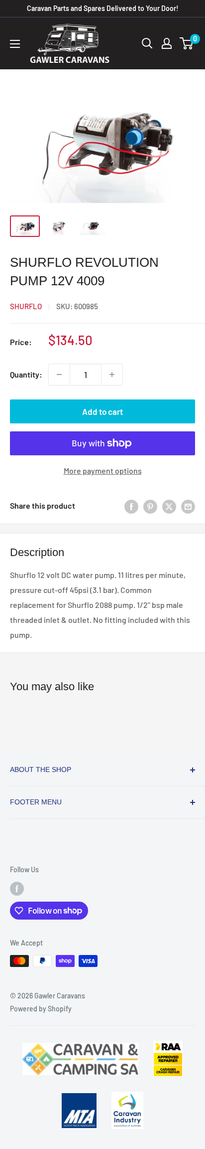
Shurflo (26, 306)
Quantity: (26, 374)
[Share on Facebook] (131, 506)
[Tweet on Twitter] (169, 506)
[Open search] (147, 43)
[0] (187, 43)
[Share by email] (188, 506)
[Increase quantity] (112, 374)
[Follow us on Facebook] (17, 889)
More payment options (103, 470)
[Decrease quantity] (59, 374)
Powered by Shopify (41, 1008)
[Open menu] (15, 44)
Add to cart (102, 411)
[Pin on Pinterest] (150, 506)
